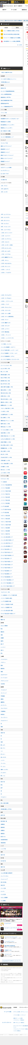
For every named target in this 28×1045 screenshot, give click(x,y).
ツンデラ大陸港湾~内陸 (6, 601)
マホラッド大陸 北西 (5, 518)
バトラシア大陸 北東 (5, 500)
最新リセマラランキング (6, 146)
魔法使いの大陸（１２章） (6, 402)
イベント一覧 (4, 112)
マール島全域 (4, 482)
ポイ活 (8, 2)
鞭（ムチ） (3, 745)
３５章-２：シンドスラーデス (7, 338)
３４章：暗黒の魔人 (5, 332)
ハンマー (3, 760)
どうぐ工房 (3, 888)
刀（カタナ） (4, 772)
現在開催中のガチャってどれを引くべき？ (10, 118)
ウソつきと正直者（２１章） (7, 429)
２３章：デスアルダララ (6, 295)
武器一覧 (3, 732)
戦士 (2, 628)
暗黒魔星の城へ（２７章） (6, 448)
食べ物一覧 (3, 861)
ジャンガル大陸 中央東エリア (7, 540)
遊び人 (2, 650)
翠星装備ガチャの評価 (5, 121)
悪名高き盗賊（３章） (5, 374)
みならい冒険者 (4, 625)
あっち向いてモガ (5, 173)
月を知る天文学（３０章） (6, 457)
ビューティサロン (5, 876)
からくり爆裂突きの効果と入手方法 (11, 30)
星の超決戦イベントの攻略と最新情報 (12, 41)
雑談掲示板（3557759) (6, 97)
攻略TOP (4, 9)
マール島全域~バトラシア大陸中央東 (9, 595)
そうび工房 (3, 894)
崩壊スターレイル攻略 (17, 1018)
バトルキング (4, 690)
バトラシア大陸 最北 (5, 503)
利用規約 (15, 1007)
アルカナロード (4, 720)
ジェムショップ (4, 879)
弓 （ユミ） (3, 766)
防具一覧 (3, 781)
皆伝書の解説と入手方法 (6, 809)
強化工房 (3, 885)
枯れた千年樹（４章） (5, 377)
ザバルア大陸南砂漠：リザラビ (7, 356)
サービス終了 (14, 9)
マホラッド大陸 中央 (5, 534)
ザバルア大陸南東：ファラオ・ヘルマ (9, 353)
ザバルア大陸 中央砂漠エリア (7, 555)
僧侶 (2, 635)
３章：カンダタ (4, 192)
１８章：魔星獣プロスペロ (6, 257)
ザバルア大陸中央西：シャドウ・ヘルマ (9, 350)
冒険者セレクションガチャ (6, 128)
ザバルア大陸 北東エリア (6, 558)
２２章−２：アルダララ (6, 272)
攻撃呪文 (3, 830)
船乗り (2, 641)
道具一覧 (3, 854)
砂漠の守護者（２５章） (6, 442)
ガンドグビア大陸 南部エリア (7, 583)
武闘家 (2, 638)
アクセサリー (4, 797)
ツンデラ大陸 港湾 (5, 506)
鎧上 (2, 784)
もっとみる (19, 44)
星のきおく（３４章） (5, 469)
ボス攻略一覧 (4, 179)
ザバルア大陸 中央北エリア (7, 552)
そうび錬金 (3, 900)
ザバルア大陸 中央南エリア (7, 564)
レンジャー (3, 647)
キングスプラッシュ (5, 170)
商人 (2, 653)
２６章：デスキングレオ (6, 307)
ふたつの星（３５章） (5, 472)
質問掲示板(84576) (5, 103)
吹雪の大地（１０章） (5, 396)
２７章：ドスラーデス (5, 310)
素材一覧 (3, 867)
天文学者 (3, 684)
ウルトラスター (4, 708)
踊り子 (2, 644)
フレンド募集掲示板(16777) (7, 106)
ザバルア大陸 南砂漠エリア (7, 577)
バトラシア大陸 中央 (5, 494)
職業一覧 (3, 619)
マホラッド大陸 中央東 (6, 521)
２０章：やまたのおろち (6, 263)
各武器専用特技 (4, 839)
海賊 (2, 671)
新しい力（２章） (5, 371)
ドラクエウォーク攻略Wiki (18, 1020)
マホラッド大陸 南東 (5, 531)
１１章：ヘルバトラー (5, 235)
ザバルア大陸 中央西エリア (7, 561)
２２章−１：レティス (5, 269)
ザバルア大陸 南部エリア (6, 573)
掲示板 (17, 27)
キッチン (3, 891)
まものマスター (4, 674)
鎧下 (2, 787)
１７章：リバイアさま (5, 254)
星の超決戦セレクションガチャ (7, 124)
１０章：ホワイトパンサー (6, 232)
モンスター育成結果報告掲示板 (7, 91)
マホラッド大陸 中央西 (6, 524)
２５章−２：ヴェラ (5, 304)
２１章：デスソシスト (5, 266)
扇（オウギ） (4, 757)
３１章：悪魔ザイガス (5, 322)
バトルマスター (4, 659)
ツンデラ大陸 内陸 (5, 512)
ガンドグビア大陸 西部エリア (7, 580)
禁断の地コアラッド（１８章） (7, 420)
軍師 (2, 726)
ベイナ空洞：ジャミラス (6, 344)
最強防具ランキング (5, 152)
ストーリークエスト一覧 (6, 365)
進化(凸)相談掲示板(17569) (6, 100)
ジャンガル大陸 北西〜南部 (7, 610)
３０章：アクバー (5, 319)
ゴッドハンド (4, 693)
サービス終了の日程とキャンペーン (8, 79)
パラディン (3, 662)
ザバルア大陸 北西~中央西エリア (8, 613)
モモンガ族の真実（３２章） (7, 463)
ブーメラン (3, 763)
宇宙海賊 (3, 696)
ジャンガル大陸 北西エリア (7, 537)
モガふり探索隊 (4, 897)
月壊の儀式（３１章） (5, 460)
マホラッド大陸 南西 (5, 527)
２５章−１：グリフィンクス (7, 301)
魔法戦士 (3, 668)
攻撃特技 (3, 824)
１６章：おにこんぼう (5, 251)
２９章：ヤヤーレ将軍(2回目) (7, 316)
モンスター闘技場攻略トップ (7, 137)
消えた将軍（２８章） (5, 451)
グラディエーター (5, 680)
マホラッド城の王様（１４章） (7, 408)
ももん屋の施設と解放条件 (6, 873)
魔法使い (3, 631)
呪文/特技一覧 (4, 821)
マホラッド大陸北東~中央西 (7, 604)
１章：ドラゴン (4, 185)
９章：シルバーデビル (5, 229)
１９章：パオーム (5, 260)
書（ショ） (3, 775)
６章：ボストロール (5, 220)
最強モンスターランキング (6, 158)
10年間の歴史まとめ (5, 82)
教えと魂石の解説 (5, 803)
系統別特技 (3, 842)
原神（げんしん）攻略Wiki (18, 1022)
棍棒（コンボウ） (5, 769)
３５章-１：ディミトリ (6, 335)
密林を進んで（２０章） (6, 426)
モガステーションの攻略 (6, 167)
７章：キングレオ (5, 223)
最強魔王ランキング (5, 161)
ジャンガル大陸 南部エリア (7, 546)
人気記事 (6, 27)
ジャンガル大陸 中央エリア (7, 543)
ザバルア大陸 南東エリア (6, 570)
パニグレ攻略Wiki (17, 1030)
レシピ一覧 (3, 848)
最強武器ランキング (5, 149)
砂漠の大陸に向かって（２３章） (8, 436)
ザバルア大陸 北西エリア (6, 549)
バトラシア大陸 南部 (5, 488)
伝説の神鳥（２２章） (5, 433)
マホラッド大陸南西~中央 (6, 607)
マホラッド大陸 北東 (5, 515)
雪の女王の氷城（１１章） (6, 399)
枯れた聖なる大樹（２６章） (7, 445)
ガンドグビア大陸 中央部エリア (8, 586)
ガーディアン (4, 705)
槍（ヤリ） (3, 748)
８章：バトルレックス (5, 226)
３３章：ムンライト (5, 328)
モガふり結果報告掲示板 (6, 94)
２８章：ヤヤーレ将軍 (5, 313)
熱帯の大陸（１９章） (5, 423)
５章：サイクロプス (5, 217)
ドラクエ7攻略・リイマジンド (19, 1015)
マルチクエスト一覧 (5, 592)
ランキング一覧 (4, 143)
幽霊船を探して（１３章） (6, 405)
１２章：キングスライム (6, 239)
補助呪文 (3, 833)
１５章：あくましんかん (6, 248)
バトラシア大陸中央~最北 (6, 598)
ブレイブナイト (4, 717)
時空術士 (3, 714)
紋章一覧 (3, 815)
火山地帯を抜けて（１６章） (7, 414)
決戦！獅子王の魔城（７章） (7, 387)
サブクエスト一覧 (5, 478)
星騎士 (2, 699)
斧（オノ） (3, 754)
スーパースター (4, 677)
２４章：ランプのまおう (6, 298)
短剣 (2, 742)
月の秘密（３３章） (5, 466)
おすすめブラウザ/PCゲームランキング (12, 960)
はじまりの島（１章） (5, 368)
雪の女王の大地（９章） (6, 393)
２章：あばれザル (5, 188)
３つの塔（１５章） (5, 411)
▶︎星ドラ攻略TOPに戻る (6, 72)
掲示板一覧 (3, 88)
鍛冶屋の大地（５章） (5, 380)
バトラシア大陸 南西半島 (6, 485)
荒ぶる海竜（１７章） (5, 417)
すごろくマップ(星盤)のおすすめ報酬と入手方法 (13, 37)
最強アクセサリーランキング (7, 155)
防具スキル (3, 836)
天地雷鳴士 (3, 711)
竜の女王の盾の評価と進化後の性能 (11, 34)
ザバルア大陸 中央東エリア (7, 567)
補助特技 (3, 827)
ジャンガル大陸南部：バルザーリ (8, 347)
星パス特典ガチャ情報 (5, 131)
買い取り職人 (4, 882)
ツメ (2, 751)
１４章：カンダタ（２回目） (7, 245)
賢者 (2, 665)
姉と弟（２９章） (5, 454)
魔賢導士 (3, 702)
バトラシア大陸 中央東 (6, 491)
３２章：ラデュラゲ (5, 325)
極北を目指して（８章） (6, 390)
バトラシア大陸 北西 (5, 497)
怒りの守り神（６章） (5, 383)
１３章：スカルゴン (5, 242)
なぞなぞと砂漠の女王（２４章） (8, 439)
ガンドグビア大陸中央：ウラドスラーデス (10, 359)
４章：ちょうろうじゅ (5, 214)
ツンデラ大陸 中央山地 (6, 509)
